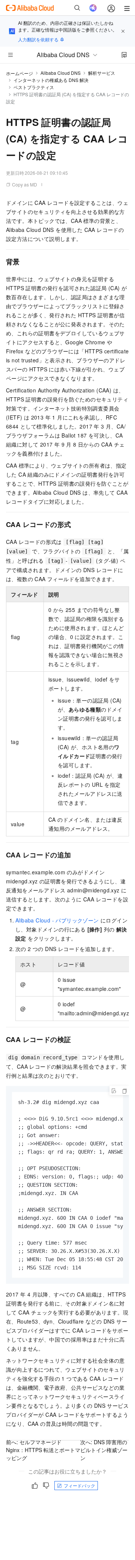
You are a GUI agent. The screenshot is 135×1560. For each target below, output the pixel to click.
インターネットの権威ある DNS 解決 (51, 80)
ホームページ (19, 73)
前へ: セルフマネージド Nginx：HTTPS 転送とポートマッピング (43, 1450)
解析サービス (101, 73)
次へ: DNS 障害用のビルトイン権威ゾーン (104, 1450)
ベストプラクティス (34, 87)
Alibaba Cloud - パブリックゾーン (57, 920)
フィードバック (79, 1485)
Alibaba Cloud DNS (60, 73)
